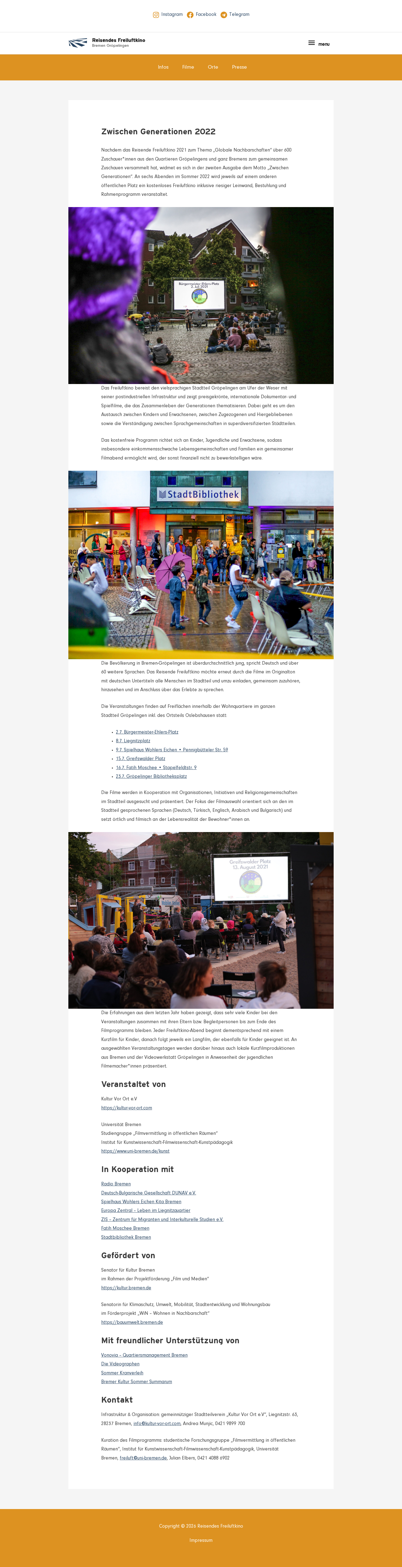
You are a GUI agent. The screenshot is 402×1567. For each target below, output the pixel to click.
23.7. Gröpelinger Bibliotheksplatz (151, 776)
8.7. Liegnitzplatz (133, 741)
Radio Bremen (116, 1184)
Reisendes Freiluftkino (118, 40)
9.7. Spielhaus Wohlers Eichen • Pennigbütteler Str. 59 (172, 750)
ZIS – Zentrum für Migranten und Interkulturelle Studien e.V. (162, 1219)
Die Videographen (120, 1364)
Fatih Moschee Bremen (125, 1228)
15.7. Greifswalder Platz (140, 759)
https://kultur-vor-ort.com (126, 1108)
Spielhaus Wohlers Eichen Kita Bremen (141, 1202)
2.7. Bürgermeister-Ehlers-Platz (147, 732)
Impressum (201, 1540)
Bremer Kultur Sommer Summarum (136, 1382)
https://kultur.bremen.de (126, 1288)
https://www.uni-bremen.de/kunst (135, 1151)
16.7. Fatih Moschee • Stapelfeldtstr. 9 (156, 768)
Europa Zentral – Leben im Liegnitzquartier (145, 1210)
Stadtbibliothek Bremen (126, 1237)
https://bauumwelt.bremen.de (132, 1322)
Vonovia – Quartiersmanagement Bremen (144, 1355)
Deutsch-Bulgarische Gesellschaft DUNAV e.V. (148, 1193)
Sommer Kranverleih (122, 1373)
